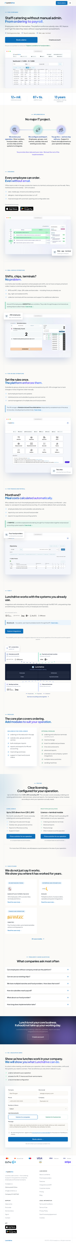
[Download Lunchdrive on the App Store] (11, 208)
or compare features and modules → (20, 840)
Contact (7, 1218)
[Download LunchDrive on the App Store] (10, 1227)
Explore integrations (14, 631)
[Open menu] (70, 3)
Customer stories (44, 1188)
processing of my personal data (41, 1132)
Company (41, 1097)
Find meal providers (45, 1178)
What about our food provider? (19, 997)
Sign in (7, 1214)
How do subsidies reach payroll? (19, 991)
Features (42, 1181)
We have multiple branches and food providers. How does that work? (33, 983)
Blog (40, 1195)
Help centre (8, 1204)
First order (8, 1207)
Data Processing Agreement (48, 1214)
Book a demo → (38, 1139)
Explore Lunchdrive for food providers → (39, 45)
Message (10, 1121)
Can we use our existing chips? (18, 977)
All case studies (37, 939)
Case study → (29, 306)
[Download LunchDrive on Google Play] (11, 1231)
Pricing (41, 1191)
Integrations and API (45, 1185)
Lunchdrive (8, 1240)
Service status (9, 1211)
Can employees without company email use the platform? (29, 970)
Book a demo (62, 3)
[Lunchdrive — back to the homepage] (9, 3)
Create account (55, 40)
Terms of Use (43, 1207)
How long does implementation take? (21, 1004)
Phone (10, 1097)
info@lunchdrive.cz (11, 1191)
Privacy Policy (43, 1211)
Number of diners (13, 1105)
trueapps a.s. (9, 1184)
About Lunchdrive (44, 1174)
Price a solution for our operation (21, 836)
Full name (11, 1090)
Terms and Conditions (46, 1204)
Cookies (42, 1218)
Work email (42, 1090)
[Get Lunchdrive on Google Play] (26, 208)
